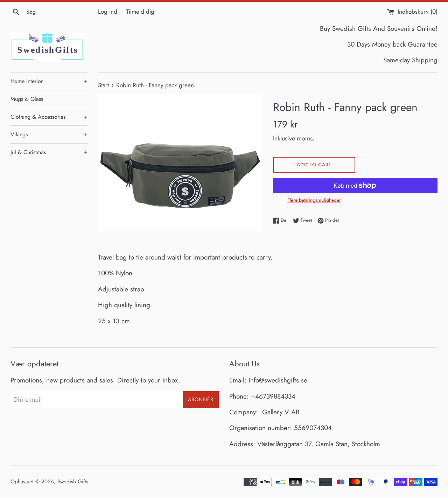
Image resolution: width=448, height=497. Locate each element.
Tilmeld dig (140, 11)
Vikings (49, 134)
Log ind (107, 11)
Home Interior (49, 81)
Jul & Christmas (49, 152)
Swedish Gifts (72, 481)
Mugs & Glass (26, 99)
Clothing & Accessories (49, 117)
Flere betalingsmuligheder (314, 199)
